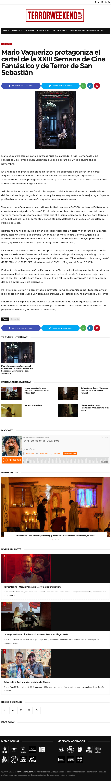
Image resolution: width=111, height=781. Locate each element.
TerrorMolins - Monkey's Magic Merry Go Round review (32, 587)
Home (6, 30)
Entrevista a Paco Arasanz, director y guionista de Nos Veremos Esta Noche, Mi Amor (55, 536)
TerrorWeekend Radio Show (86, 30)
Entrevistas (60, 30)
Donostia (7, 44)
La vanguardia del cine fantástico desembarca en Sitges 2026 (36, 390)
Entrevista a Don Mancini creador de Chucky (27, 682)
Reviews (29, 30)
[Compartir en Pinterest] (97, 85)
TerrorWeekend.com (23, 772)
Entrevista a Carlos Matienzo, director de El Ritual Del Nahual (94, 390)
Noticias (17, 30)
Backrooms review (33, 405)
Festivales (43, 30)
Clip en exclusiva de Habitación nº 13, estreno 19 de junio (95, 407)
